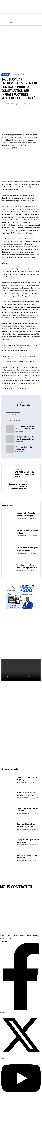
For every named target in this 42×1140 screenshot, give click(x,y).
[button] (11, 22)
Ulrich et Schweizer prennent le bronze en (28, 856)
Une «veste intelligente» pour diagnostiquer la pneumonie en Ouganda (18, 486)
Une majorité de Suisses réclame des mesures (26, 825)
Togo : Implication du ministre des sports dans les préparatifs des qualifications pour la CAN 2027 (25, 448)
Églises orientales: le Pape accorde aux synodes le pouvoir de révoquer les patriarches (25, 438)
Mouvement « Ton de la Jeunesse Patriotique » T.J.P (27, 514)
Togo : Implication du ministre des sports (28, 809)
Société (5, 74)
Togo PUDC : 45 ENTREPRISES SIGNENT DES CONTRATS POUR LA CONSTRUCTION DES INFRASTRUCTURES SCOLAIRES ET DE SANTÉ (20, 88)
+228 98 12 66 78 (6, 927)
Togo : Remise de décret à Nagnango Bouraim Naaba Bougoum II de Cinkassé (25, 427)
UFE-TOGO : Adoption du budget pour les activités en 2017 (24, 474)
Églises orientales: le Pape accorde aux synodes (27, 794)
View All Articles (13, 414)
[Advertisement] (21, 47)
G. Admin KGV (10, 104)
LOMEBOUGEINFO (22, 518)
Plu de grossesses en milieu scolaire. (27, 531)
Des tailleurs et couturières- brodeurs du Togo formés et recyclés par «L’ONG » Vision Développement (26, 566)
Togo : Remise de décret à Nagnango (27, 778)
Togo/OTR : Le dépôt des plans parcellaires (28, 840)
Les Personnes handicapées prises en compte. (27, 548)
